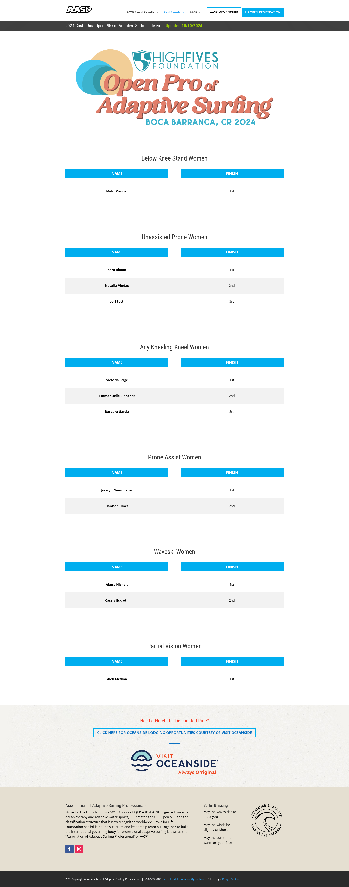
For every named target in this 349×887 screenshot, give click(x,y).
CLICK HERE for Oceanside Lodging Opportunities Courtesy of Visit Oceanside (174, 732)
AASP (193, 12)
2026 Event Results (141, 12)
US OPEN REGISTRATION (263, 12)
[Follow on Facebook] (69, 849)
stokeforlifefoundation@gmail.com (184, 879)
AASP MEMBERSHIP (224, 12)
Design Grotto (230, 879)
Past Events (172, 12)
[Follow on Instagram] (79, 849)
